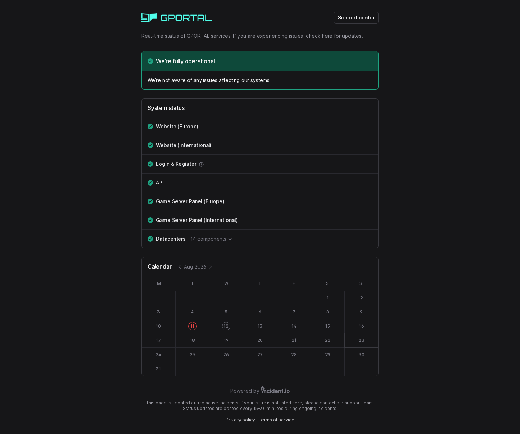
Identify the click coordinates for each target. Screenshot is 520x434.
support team (359, 402)
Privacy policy (240, 419)
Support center (356, 17)
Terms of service (276, 419)
